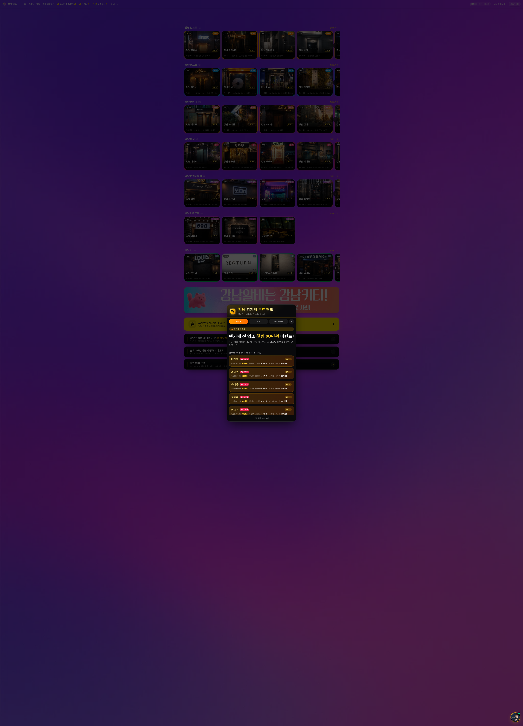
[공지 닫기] (291, 321)
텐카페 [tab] (238, 321)
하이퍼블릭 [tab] (278, 321)
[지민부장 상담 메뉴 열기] (515, 717)
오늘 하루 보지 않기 (261, 418)
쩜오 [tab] (258, 321)
